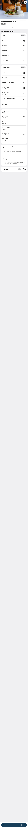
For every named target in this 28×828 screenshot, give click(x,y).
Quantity (5, 169)
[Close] (25, 2)
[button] (14, 9)
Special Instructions (8, 147)
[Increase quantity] (24, 169)
